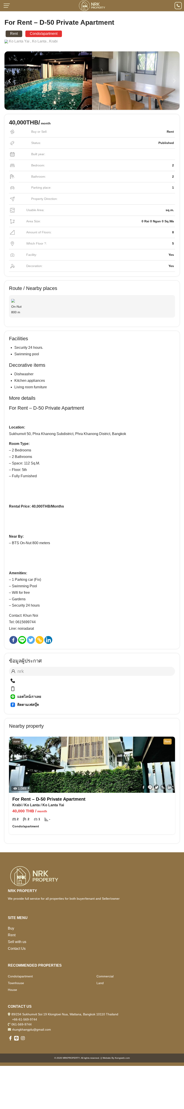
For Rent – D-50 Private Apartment (48, 799)
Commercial (105, 976)
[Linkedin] (48, 640)
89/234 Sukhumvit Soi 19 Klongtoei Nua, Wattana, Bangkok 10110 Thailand (64, 1014)
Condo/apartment (20, 976)
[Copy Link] (40, 640)
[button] (9, 80)
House (12, 990)
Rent (11, 935)
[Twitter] (31, 640)
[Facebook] (13, 640)
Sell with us (17, 942)
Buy (11, 928)
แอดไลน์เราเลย (29, 696)
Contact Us (17, 948)
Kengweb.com (122, 1058)
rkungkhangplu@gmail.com (31, 1029)
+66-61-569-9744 (24, 1019)
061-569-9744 (21, 1024)
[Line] (22, 640)
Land (100, 983)
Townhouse (16, 983)
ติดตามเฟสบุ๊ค (28, 705)
